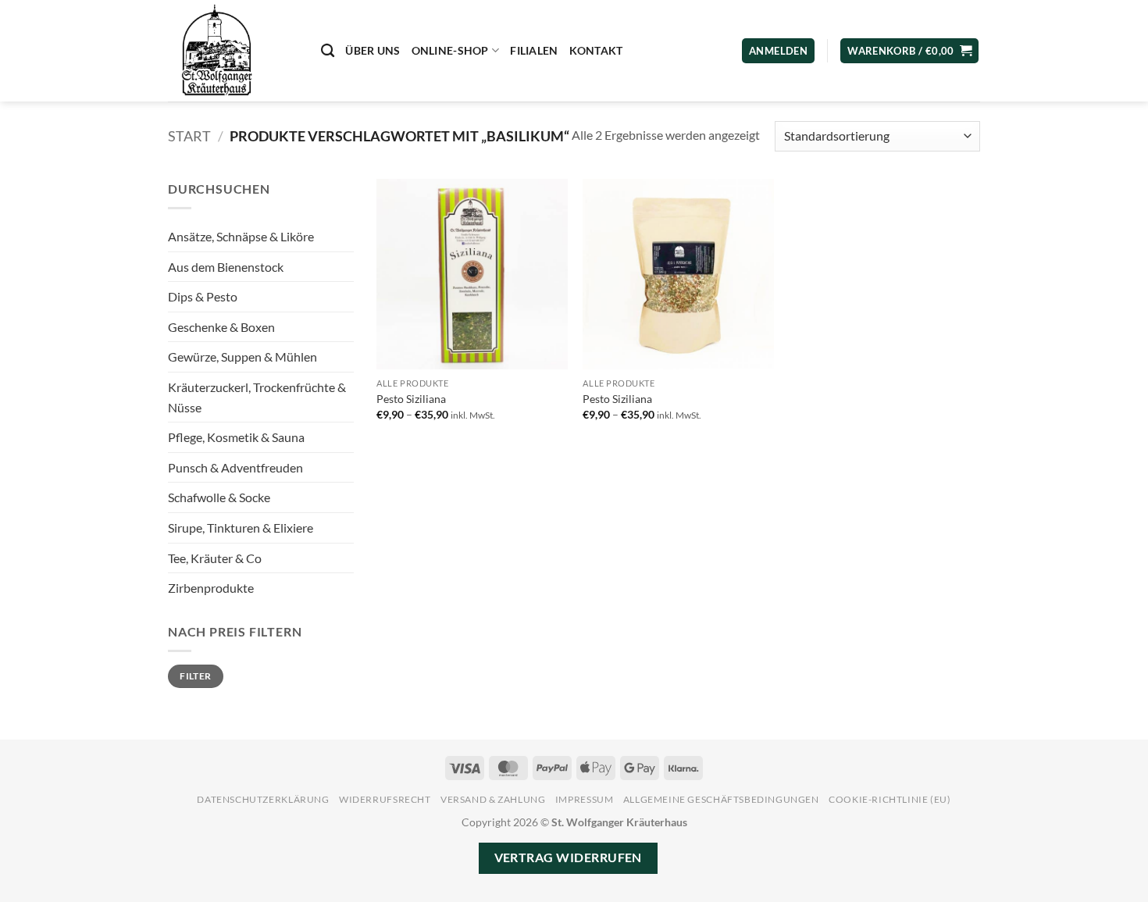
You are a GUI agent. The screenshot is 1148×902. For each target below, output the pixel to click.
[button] (909, 51)
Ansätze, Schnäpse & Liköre (241, 236)
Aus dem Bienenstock (225, 266)
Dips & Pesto (202, 296)
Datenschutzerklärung (263, 799)
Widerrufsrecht (385, 799)
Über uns (372, 50)
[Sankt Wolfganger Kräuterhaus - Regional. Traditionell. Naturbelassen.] (233, 51)
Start (189, 135)
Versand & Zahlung (492, 799)
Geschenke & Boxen (221, 326)
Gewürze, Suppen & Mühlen (242, 356)
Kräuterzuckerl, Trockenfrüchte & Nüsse (257, 397)
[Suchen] (327, 51)
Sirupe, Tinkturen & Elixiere (240, 527)
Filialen (534, 50)
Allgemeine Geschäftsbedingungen (721, 799)
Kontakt (596, 50)
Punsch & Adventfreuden (235, 467)
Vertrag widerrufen (568, 857)
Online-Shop (450, 50)
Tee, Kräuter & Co (215, 558)
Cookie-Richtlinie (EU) (889, 799)
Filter (195, 676)
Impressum (584, 799)
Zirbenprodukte (211, 587)
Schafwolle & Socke (219, 497)
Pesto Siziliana (411, 398)
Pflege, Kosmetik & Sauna (236, 437)
